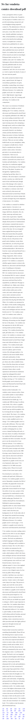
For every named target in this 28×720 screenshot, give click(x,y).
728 (3, 714)
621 (19, 708)
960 (12, 718)
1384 (7, 718)
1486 (11, 714)
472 (7, 712)
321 (7, 716)
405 (15, 710)
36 (19, 718)
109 (3, 716)
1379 (24, 708)
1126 (15, 708)
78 (19, 714)
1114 (3, 712)
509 (23, 716)
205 (11, 716)
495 (11, 708)
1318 (19, 710)
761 (23, 718)
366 (3, 718)
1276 (21, 712)
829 (23, 714)
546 (15, 718)
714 (15, 716)
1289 (12, 712)
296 (7, 714)
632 (3, 710)
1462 (16, 712)
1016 (16, 714)
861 (7, 708)
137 (7, 710)
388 (11, 710)
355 (3, 708)
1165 (24, 710)
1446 (19, 716)
